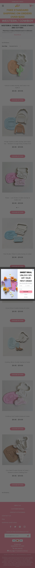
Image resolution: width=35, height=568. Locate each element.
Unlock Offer (25, 291)
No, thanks (26, 297)
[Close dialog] (33, 270)
